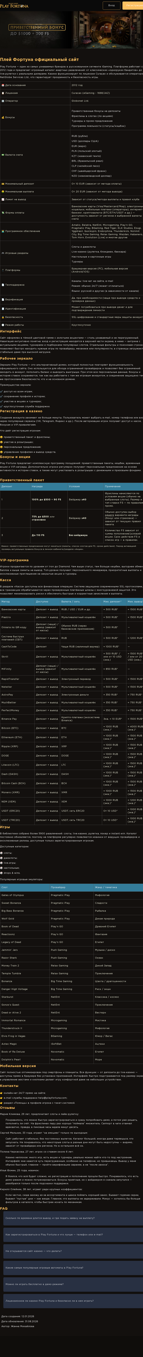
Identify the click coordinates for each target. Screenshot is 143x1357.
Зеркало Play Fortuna (14, 365)
